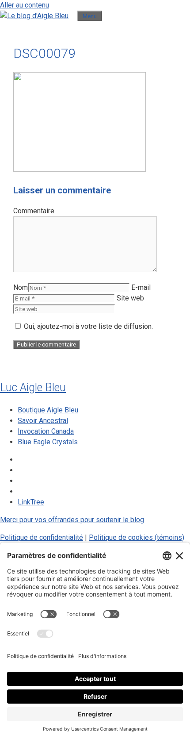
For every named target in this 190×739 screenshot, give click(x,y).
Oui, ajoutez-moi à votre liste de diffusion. (87, 326)
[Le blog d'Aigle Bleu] (34, 16)
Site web (130, 298)
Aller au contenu (24, 5)
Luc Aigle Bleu (33, 387)
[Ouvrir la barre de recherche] (72, 16)
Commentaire (33, 211)
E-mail (141, 287)
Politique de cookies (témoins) (136, 537)
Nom (20, 287)
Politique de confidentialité (41, 537)
